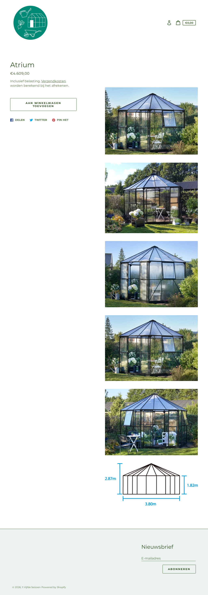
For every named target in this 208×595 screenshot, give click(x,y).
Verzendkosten (53, 81)
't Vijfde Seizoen (31, 587)
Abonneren (179, 569)
